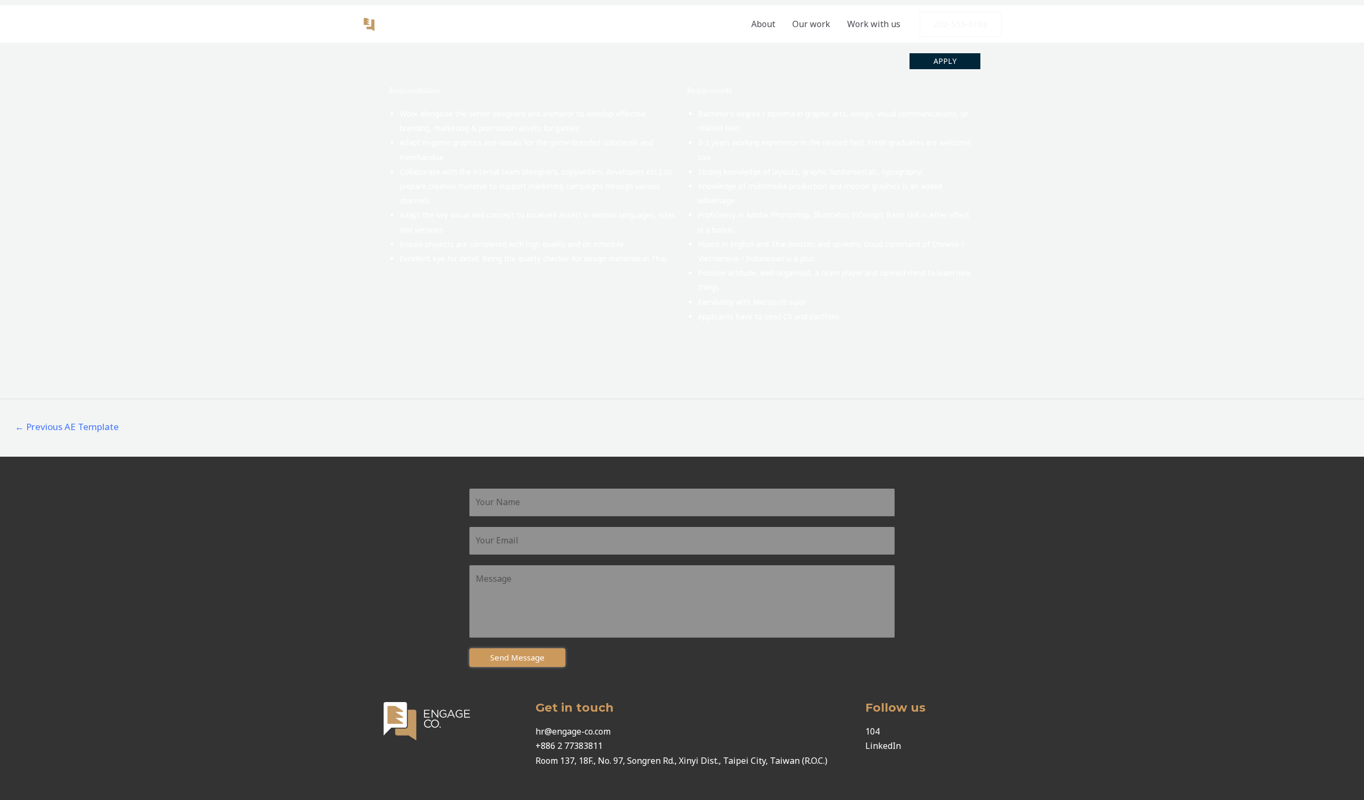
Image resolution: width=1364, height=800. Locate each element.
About (763, 24)
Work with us (873, 24)
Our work (811, 24)
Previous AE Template (67, 426)
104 (872, 731)
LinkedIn (883, 746)
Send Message (517, 657)
